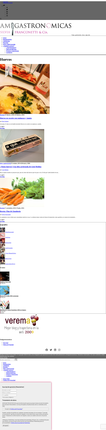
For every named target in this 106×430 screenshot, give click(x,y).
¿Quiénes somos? (8, 370)
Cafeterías (6, 365)
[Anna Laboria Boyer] (2, 264)
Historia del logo (11, 373)
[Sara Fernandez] (2, 248)
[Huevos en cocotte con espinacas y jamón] (25, 113)
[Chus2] (2, 237)
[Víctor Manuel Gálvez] (2, 253)
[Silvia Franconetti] (2, 232)
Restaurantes (7, 364)
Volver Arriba (3, 358)
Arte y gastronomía (5, 163)
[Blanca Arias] (2, 258)
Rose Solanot (5, 121)
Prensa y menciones (12, 374)
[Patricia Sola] (2, 242)
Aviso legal (5, 1)
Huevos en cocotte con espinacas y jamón (16, 118)
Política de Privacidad (7, 2)
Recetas (2, 115)
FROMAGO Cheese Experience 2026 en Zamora (13, 310)
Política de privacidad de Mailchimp (20, 422)
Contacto (8, 376)
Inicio (4, 362)
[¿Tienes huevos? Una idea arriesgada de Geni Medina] (22, 162)
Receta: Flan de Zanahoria (10, 211)
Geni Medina (5, 170)
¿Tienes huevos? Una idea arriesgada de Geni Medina (20, 167)
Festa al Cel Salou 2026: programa (9, 296)
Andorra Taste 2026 (5, 282)
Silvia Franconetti (6, 214)
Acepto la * (14, 409)
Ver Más (2, 128)
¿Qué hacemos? (10, 371)
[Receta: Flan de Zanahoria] (22, 206)
